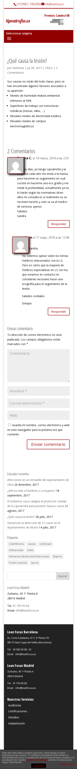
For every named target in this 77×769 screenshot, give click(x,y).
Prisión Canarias (18, 562)
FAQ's (49, 68)
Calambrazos (16, 544)
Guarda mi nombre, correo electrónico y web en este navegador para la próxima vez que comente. (38, 429)
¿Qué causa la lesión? (21, 517)
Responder (58, 224)
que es (34, 562)
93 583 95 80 (20, 649)
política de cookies (36, 760)
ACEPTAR (38, 766)
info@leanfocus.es (27, 610)
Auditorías (14, 705)
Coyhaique (45, 544)
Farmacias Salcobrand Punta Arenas (29, 556)
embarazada (16, 550)
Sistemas (18, 68)
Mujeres (57, 556)
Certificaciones (17, 711)
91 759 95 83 (21, 606)
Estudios (13, 717)
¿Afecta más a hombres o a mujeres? (31, 491)
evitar (30, 550)
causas (32, 544)
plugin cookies (68, 764)
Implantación (16, 723)
